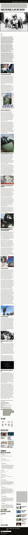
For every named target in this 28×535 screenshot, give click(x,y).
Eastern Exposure (5, 410)
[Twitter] (22, 0)
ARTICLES (13, 2)
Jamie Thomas (5, 412)
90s (6, 409)
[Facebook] (21, 0)
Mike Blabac (8, 413)
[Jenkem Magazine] (5, 1)
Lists (12, 412)
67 (16, 11)
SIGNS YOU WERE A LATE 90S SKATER (13, 9)
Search (1, 531)
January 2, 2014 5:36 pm (5, 475)
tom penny (4, 415)
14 (6, 452)
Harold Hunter (11, 410)
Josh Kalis (9, 412)
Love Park (4, 413)
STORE (7, 529)
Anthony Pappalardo (9, 11)
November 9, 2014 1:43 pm (6, 459)
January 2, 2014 (3, 11)
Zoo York (8, 415)
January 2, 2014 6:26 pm (5, 480)
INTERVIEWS (16, 2)
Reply (1, 461)
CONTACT (26, 2)
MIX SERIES (21, 2)
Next (8, 452)
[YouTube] (25, 0)
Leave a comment (3, 513)
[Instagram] (23, 0)
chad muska (9, 409)
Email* (1, 522)
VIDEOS (19, 2)
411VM (4, 409)
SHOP (24, 2)
